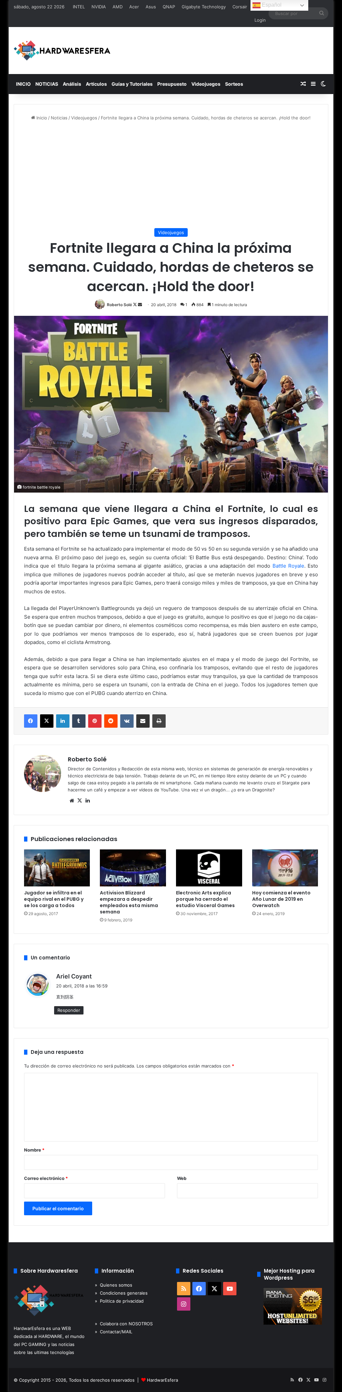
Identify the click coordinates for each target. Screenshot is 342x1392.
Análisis (72, 84)
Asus (151, 6)
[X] (46, 721)
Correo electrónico (46, 1178)
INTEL (79, 6)
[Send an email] (140, 304)
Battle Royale (288, 566)
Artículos (96, 84)
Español (271, 5)
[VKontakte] (127, 721)
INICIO (23, 84)
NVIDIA (99, 6)
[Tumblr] (79, 721)
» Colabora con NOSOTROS (124, 1323)
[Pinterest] (95, 721)
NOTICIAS (46, 84)
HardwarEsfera (162, 1380)
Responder (68, 1010)
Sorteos (234, 84)
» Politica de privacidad (119, 1301)
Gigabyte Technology (204, 6)
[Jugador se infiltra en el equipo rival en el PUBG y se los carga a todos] (57, 868)
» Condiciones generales (121, 1293)
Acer (134, 6)
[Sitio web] (72, 801)
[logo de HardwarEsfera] (62, 50)
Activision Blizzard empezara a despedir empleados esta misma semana (129, 902)
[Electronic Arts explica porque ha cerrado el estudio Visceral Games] (209, 868)
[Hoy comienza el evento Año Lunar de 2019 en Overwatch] (285, 868)
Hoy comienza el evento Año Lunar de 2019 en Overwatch (281, 899)
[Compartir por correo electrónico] (143, 721)
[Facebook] (30, 721)
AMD (118, 6)
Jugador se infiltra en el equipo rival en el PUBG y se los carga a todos (53, 899)
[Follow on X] (135, 304)
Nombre (34, 1150)
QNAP (169, 6)
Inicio (41, 117)
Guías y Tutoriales (132, 84)
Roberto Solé (119, 304)
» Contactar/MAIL (113, 1331)
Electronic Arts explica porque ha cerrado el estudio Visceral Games (205, 899)
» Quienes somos (113, 1285)
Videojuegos (205, 84)
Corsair (239, 6)
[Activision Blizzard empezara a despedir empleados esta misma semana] (133, 868)
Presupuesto (172, 84)
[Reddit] (111, 721)
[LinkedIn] (62, 721)
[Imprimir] (159, 721)
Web (181, 1178)
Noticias (59, 117)
